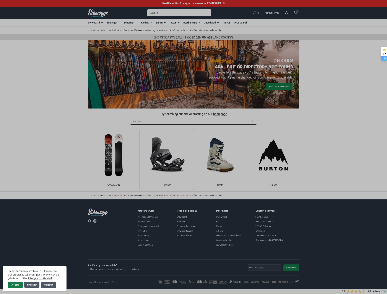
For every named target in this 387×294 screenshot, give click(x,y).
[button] (193, 147)
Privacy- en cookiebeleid (40, 278)
